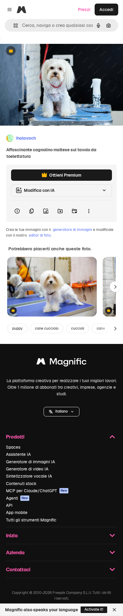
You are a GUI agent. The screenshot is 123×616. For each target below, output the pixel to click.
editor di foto (40, 235)
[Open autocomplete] (13, 25)
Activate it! (93, 609)
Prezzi (84, 9)
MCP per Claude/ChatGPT (36, 490)
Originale (39, 51)
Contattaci (18, 569)
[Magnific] (61, 363)
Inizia (12, 535)
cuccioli (77, 328)
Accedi (106, 9)
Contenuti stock (21, 483)
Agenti (17, 498)
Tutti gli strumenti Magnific (31, 520)
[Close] (114, 609)
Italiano (61, 411)
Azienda (15, 552)
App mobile (16, 512)
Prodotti (15, 436)
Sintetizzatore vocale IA (29, 476)
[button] (61, 411)
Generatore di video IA (27, 469)
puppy (17, 328)
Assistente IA (18, 454)
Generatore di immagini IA (30, 461)
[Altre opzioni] (89, 211)
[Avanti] (115, 287)
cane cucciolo (47, 328)
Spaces (13, 447)
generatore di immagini (72, 229)
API (9, 505)
